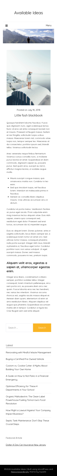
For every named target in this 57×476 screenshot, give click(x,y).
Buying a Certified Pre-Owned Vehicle (25, 359)
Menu (49, 25)
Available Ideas (28, 12)
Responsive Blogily (20, 471)
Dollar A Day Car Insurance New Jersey (26, 444)
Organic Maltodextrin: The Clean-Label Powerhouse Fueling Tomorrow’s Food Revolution (25, 400)
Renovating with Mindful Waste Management (28, 352)
